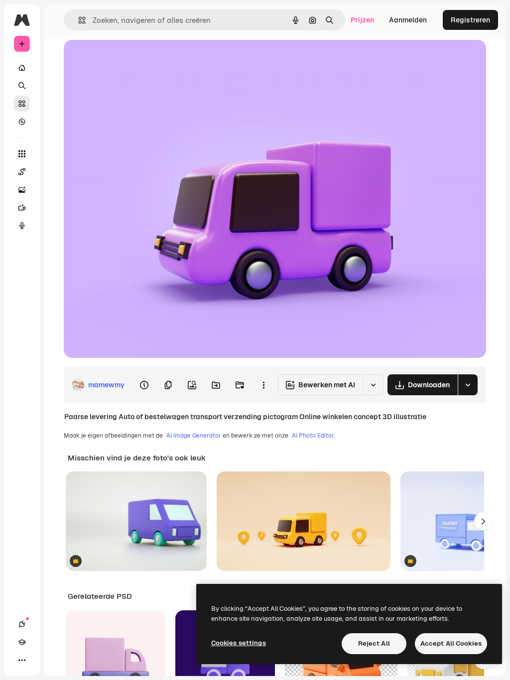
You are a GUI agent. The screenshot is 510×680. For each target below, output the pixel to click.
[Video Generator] (22, 208)
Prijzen (362, 19)
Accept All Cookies (451, 643)
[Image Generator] (22, 190)
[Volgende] (483, 521)
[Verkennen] (22, 121)
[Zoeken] (22, 86)
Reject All (374, 643)
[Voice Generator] (22, 225)
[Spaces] (22, 172)
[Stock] (22, 104)
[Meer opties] (263, 385)
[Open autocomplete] (78, 20)
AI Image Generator (193, 436)
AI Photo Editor (313, 436)
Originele (129, 58)
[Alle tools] (22, 154)
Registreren (470, 19)
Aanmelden (408, 19)
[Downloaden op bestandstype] (468, 384)
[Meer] (22, 660)
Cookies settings (238, 643)
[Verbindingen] (22, 624)
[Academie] (22, 642)
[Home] (22, 68)
